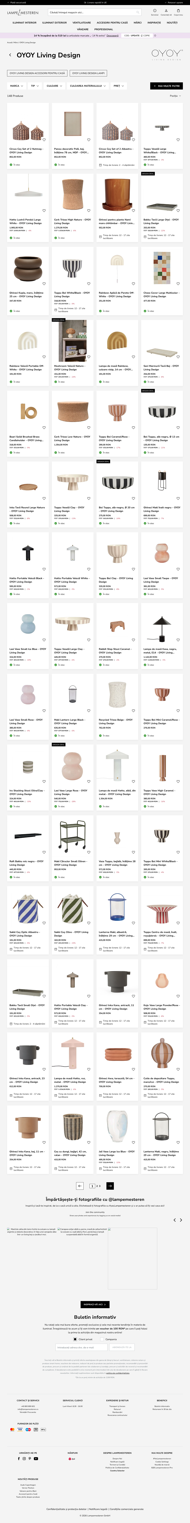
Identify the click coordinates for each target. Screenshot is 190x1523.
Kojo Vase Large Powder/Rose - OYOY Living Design (162, 1007)
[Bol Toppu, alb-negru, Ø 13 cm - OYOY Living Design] (162, 424)
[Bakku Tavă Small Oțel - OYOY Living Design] (28, 993)
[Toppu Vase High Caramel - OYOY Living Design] (162, 778)
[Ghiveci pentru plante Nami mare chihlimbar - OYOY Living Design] (117, 208)
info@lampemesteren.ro (28, 1409)
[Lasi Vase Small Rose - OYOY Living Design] (28, 707)
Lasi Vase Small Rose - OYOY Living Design (26, 721)
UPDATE (137, 35)
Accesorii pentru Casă (28, 1494)
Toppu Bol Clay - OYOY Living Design (116, 580)
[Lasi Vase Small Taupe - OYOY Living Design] (162, 565)
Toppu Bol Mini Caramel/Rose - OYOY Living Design (162, 721)
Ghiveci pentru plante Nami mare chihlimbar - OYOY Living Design (116, 221)
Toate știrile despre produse (28, 1497)
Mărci (16, 42)
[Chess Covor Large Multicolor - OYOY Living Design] (162, 281)
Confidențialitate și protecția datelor (66, 1509)
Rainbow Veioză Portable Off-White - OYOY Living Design (27, 367)
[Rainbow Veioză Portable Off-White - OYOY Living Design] (28, 353)
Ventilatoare (82, 22)
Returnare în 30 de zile (162, 1409)
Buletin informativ (162, 1406)
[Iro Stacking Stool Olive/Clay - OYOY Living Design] (28, 778)
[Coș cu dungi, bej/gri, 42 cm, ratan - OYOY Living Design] (73, 1140)
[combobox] (94, 12)
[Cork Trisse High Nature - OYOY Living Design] (73, 208)
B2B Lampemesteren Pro (162, 1467)
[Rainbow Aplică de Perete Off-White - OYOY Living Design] (117, 281)
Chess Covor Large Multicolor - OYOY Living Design (162, 294)
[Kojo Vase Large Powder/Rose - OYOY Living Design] (162, 993)
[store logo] (22, 12)
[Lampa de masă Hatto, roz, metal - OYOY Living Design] (73, 1066)
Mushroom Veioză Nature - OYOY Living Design (69, 367)
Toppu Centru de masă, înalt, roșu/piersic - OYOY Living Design (160, 933)
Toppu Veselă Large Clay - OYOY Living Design (69, 650)
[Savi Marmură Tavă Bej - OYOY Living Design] (162, 353)
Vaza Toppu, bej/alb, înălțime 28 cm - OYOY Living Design (117, 863)
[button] (44, 140)
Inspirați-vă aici (93, 1304)
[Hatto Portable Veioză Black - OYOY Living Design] (28, 565)
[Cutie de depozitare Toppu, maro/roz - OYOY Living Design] (162, 1066)
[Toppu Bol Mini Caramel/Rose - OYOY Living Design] (162, 707)
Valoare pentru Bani (28, 1491)
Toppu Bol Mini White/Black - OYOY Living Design (161, 863)
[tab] (16, 86)
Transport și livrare (117, 1406)
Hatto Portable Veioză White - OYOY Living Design (72, 580)
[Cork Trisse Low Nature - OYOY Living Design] (73, 424)
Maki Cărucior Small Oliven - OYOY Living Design (70, 863)
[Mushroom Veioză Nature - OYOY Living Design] (73, 353)
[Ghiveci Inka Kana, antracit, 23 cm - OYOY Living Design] (28, 1066)
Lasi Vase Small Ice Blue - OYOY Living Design (28, 650)
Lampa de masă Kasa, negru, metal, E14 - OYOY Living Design (160, 650)
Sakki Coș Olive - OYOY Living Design (71, 933)
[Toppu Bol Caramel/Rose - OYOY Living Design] (117, 424)
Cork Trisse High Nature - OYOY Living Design (72, 221)
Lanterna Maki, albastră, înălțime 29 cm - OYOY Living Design (116, 933)
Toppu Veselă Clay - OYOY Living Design (69, 509)
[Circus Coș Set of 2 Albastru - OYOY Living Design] (117, 136)
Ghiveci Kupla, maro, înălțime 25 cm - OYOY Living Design (26, 294)
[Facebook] (19, 1458)
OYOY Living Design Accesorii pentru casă (37, 73)
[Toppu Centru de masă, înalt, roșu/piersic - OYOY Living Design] (162, 920)
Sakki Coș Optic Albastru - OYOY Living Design (25, 933)
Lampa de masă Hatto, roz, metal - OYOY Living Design (70, 1080)
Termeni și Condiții (117, 1464)
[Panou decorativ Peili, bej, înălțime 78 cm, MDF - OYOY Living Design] (73, 136)
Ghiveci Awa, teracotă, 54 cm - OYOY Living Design (116, 1080)
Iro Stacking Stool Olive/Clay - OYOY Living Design (27, 792)
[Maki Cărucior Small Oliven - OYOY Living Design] (73, 848)
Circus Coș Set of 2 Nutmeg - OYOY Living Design (26, 150)
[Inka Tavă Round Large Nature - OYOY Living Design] (28, 494)
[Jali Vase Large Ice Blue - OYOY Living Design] (117, 1140)
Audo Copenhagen (28, 1485)
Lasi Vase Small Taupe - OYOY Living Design (161, 580)
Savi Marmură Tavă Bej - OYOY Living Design (161, 367)
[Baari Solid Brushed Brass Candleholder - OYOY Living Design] (28, 424)
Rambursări (117, 1412)
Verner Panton (28, 1488)
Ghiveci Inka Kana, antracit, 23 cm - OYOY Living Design (27, 1080)
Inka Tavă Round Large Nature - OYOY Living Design (27, 509)
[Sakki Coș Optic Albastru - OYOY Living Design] (28, 920)
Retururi (117, 1409)
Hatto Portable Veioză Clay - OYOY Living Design (71, 1007)
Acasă (9, 42)
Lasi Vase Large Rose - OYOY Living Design (70, 792)
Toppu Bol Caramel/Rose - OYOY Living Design (114, 438)
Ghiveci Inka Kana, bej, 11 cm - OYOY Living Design (27, 1153)
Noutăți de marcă (162, 1464)
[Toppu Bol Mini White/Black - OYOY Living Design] (162, 848)
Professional (103, 29)
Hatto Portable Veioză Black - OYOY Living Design (27, 580)
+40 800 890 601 (28, 1406)
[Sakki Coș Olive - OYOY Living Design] (73, 920)
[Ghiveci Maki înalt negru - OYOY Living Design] (162, 494)
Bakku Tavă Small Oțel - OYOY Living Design (27, 1007)
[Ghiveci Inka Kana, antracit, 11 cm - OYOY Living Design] (117, 993)
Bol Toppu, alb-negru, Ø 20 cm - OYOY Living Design (117, 509)
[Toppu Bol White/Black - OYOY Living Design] (73, 281)
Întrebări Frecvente (28, 1412)
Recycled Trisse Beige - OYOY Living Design (116, 721)
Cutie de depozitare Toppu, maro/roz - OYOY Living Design (161, 1080)
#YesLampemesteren (162, 1458)
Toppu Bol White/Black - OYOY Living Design (72, 294)
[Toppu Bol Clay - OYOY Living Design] (117, 565)
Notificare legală (117, 1461)
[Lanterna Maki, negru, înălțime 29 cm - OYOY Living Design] (162, 1140)
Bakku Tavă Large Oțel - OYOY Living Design (161, 221)
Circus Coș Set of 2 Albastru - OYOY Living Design (116, 150)
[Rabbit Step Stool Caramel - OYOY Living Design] (117, 636)
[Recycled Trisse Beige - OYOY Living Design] (117, 707)
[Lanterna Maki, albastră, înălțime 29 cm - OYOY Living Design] (117, 920)
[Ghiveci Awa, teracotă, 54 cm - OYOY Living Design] (117, 1066)
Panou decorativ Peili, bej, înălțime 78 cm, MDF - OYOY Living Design (70, 150)
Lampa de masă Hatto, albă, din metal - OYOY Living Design (117, 792)
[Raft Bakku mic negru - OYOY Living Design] (28, 848)
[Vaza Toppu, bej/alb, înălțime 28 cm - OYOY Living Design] (117, 848)
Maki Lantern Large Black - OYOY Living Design (69, 721)
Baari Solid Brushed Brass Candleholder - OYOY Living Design (26, 438)
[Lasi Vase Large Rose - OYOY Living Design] (73, 778)
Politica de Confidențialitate (117, 1467)
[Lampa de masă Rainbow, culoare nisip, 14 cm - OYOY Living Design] (117, 353)
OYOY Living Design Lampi (88, 73)
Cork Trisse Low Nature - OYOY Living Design (72, 438)
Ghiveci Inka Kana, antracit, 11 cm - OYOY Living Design (116, 1007)
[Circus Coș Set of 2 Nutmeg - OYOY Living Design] (28, 136)
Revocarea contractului (117, 1415)
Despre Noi (117, 1458)
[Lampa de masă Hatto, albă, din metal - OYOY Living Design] (117, 778)
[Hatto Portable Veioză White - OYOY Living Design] (73, 565)
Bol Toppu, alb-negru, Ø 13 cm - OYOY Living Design (161, 438)
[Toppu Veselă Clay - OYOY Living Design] (73, 494)
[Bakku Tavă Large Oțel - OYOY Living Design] (162, 208)
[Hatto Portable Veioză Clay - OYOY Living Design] (73, 993)
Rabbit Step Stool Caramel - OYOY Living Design (115, 650)
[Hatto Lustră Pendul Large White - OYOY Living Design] (28, 208)
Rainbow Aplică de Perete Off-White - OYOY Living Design (116, 294)
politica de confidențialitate (117, 1373)
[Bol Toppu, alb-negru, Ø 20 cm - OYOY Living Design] (117, 494)
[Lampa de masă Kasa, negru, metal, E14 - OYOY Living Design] (162, 636)
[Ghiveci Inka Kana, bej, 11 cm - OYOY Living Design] (28, 1140)
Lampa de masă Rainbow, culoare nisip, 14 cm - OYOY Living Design (115, 367)
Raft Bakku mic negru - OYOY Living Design (26, 863)
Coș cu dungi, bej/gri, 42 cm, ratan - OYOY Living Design (70, 1153)
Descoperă (112, 35)
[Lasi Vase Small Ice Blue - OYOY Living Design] (28, 636)
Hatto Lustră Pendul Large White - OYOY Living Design (26, 221)
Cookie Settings (162, 1461)
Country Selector (117, 1470)
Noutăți (172, 22)
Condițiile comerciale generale (127, 1509)
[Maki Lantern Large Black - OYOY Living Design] (73, 707)
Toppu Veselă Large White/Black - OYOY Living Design (159, 150)
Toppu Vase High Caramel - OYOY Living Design (159, 792)
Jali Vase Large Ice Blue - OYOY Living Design (117, 1153)
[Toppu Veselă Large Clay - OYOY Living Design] (73, 636)
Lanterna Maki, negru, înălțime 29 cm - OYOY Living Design (161, 1153)
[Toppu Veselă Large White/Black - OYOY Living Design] (162, 136)
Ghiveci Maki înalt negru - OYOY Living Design (162, 509)
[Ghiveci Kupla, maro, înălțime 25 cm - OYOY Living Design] (28, 281)
